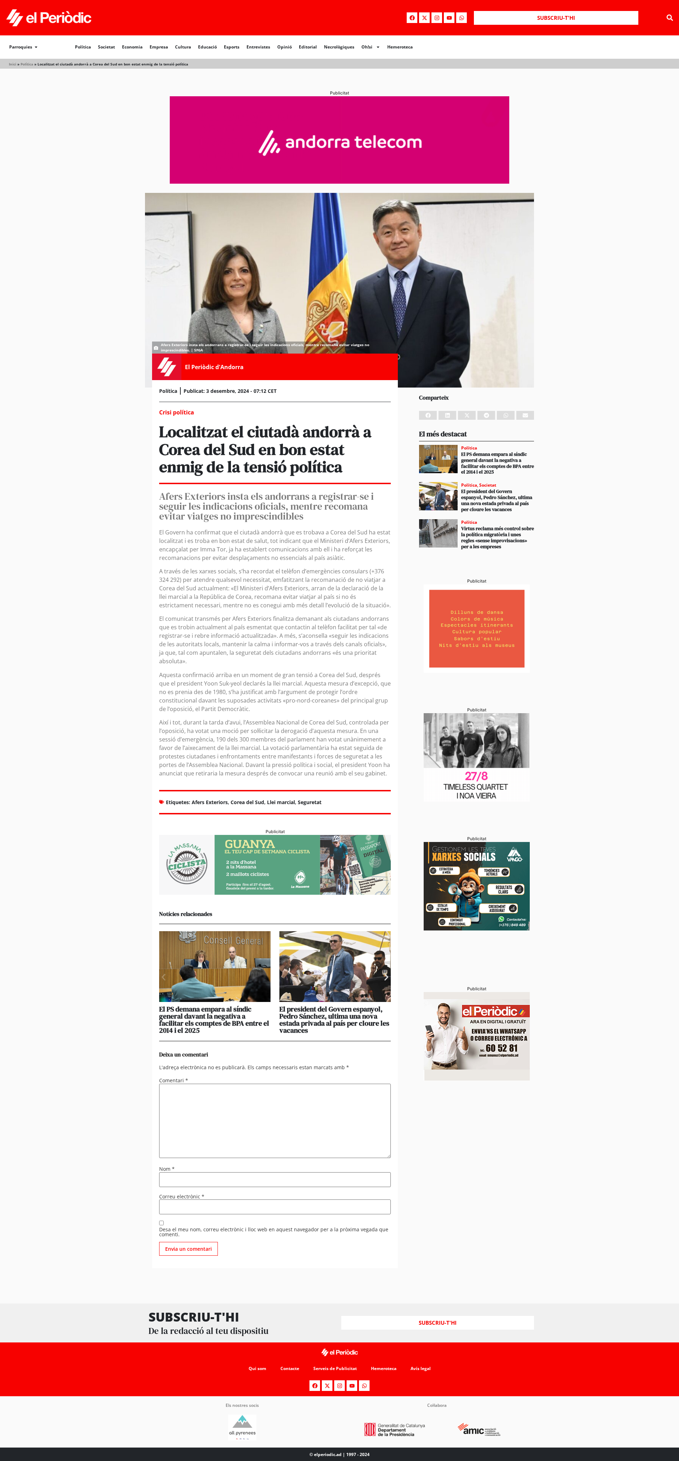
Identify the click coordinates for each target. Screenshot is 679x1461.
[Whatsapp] (461, 17)
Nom (167, 1169)
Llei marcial (281, 802)
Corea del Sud (247, 802)
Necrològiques (339, 47)
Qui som (257, 1368)
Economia (132, 47)
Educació (207, 47)
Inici (12, 64)
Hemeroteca (400, 47)
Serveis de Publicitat (335, 1368)
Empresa (159, 47)
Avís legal (421, 1368)
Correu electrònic (181, 1196)
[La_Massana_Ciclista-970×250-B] (275, 892)
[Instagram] (436, 17)
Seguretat (309, 802)
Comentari (173, 1080)
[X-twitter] (424, 17)
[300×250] (477, 670)
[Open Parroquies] (36, 47)
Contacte (289, 1368)
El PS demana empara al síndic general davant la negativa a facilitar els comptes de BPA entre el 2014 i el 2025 (214, 1019)
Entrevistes (258, 47)
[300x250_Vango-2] (477, 928)
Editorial (308, 47)
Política (83, 47)
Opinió (284, 47)
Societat (106, 47)
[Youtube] (449, 17)
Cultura (183, 47)
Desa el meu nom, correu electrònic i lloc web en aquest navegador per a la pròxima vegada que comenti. (273, 1232)
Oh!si (366, 47)
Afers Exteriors (210, 802)
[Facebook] (412, 17)
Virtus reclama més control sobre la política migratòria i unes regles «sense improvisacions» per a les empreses (497, 537)
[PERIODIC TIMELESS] (477, 799)
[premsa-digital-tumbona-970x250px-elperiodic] (339, 181)
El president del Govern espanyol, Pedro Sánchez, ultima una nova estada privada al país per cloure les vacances (334, 1019)
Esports (231, 47)
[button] (669, 18)
